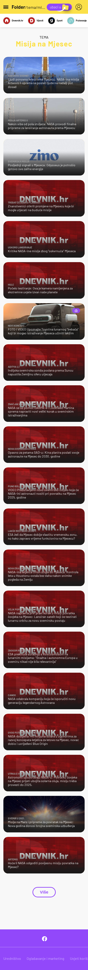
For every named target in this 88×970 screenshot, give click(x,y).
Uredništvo (12, 958)
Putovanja (81, 20)
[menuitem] (80, 7)
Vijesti (40, 20)
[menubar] (80, 7)
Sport (60, 20)
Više (44, 892)
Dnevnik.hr (17, 20)
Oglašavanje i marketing (45, 958)
